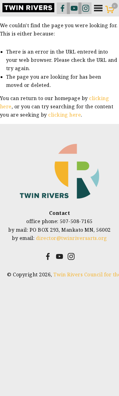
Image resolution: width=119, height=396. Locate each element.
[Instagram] (71, 256)
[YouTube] (59, 256)
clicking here (64, 114)
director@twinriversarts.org (71, 238)
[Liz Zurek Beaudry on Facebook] (48, 256)
